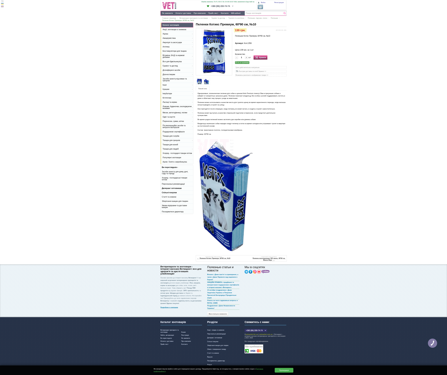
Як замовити (167, 13)
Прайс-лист (213, 13)
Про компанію (200, 13)
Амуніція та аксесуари (172, 42)
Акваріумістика (169, 38)
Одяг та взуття (169, 117)
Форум (209, 364)
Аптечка (166, 47)
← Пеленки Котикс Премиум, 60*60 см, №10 (213, 258)
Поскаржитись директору (216, 361)
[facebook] (250, 272)
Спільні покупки (169, 193)
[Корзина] (260, 7)
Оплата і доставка (183, 13)
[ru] (2, 1)
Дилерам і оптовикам (172, 188)
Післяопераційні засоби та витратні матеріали (174, 126)
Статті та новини (169, 197)
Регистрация (279, 2)
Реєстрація (185, 335)
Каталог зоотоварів (171, 25)
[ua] (2, 4)
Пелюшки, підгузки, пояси (257, 18)
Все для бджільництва (172, 61)
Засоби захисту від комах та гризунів (175, 80)
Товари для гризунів (171, 140)
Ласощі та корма (170, 102)
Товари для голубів (171, 136)
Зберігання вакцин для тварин (175, 201)
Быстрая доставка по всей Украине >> (252, 71)
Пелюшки (274, 18)
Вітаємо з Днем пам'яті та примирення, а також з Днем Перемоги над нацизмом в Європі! (222, 277)
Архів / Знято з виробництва (175, 162)
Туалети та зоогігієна (236, 18)
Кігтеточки (167, 98)
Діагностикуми (169, 74)
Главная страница (169, 18)
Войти (263, 2)
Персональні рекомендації (173, 184)
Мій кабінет (236, 13)
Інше (165, 85)
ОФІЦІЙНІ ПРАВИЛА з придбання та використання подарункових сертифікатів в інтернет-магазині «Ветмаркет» (223, 284)
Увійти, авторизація (167, 335)
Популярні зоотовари (172, 158)
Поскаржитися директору (173, 212)
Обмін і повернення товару (216, 349)
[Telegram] (246, 272)
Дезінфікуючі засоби (171, 70)
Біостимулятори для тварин (175, 51)
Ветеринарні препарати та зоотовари (193, 18)
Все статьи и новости (218, 314)
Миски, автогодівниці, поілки (175, 113)
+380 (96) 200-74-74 (220, 6)
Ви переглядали (166, 338)
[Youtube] (259, 272)
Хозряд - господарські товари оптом (174, 179)
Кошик (183, 332)
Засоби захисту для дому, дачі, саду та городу (175, 172)
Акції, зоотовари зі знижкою (174, 29)
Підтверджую (284, 370)
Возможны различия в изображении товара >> (252, 75)
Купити (262, 57)
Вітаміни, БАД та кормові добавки (174, 56)
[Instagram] (255, 272)
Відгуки (209, 357)
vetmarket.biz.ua (252, 334)
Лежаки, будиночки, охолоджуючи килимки (177, 107)
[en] (2, 6)
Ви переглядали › (170, 167)
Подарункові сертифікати (174, 132)
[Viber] (265, 272)
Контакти (225, 13)
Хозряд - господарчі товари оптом (177, 153)
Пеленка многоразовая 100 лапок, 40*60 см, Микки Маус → (269, 259)
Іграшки (166, 89)
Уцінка (165, 34)
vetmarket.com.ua (266, 334)
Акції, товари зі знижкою (215, 330)
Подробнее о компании (169, 307)
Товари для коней (170, 145)
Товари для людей (171, 149)
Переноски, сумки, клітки (173, 121)
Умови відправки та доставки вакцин (174, 206)
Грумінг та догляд (218, 18)
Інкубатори (167, 94)
